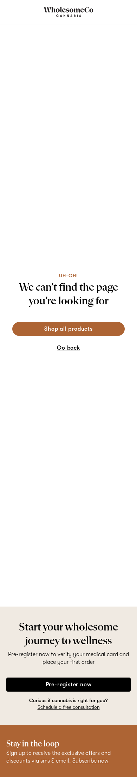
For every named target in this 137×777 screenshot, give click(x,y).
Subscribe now (90, 761)
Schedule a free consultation (69, 707)
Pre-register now (69, 684)
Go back (68, 348)
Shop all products (68, 329)
